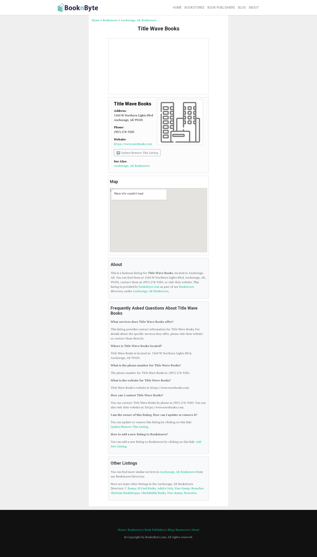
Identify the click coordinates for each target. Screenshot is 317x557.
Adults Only (165, 488)
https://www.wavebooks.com (133, 144)
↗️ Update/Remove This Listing (137, 153)
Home (177, 7)
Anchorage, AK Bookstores (138, 20)
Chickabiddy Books (153, 493)
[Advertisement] (71, 73)
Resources (182, 530)
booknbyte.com (149, 287)
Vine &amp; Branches (181, 493)
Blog (242, 7)
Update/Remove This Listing (129, 427)
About (254, 7)
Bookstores (195, 7)
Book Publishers (221, 7)
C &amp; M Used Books (140, 488)
